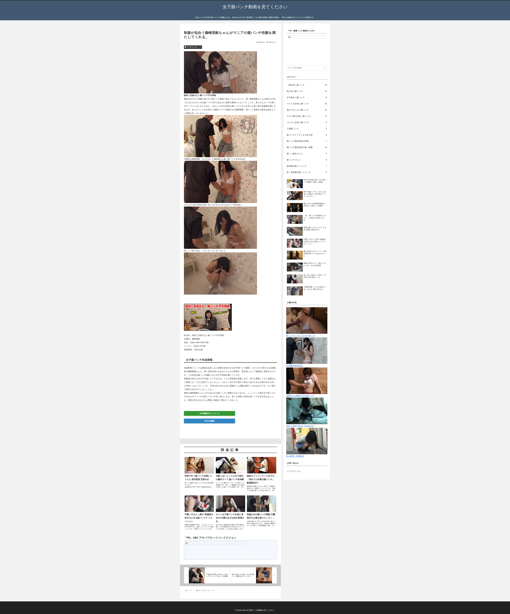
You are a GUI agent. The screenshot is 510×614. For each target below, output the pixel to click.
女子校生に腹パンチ (194, 47)
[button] (324, 67)
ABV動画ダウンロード (209, 413)
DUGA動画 (209, 421)
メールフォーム (294, 471)
